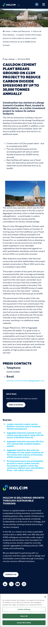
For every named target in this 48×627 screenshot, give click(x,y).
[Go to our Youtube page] (18, 584)
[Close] (45, 596)
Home (7, 31)
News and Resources (21, 31)
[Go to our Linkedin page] (6, 584)
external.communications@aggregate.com (26, 380)
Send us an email (16, 405)
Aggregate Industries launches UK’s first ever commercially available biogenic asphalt (25, 443)
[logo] (9, 5)
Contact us (10, 574)
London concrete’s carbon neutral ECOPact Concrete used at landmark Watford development (23, 426)
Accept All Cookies (24, 623)
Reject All (24, 616)
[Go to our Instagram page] (24, 584)
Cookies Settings (24, 609)
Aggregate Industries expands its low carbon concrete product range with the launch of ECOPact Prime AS (25, 435)
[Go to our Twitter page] (12, 584)
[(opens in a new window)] (25, 193)
